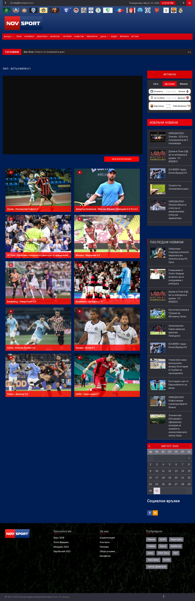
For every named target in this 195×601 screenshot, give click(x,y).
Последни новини (167, 242)
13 (176, 471)
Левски (151, 539)
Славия (151, 546)
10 (156, 471)
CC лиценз (64, 597)
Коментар (79, 36)
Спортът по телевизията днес (178, 187)
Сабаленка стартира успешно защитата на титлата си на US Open (178, 255)
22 (189, 477)
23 (150, 484)
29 (189, 484)
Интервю (67, 36)
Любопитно (92, 36)
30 (150, 490)
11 (163, 471)
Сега (155, 84)
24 (156, 484)
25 (163, 484)
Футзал (135, 36)
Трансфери (153, 560)
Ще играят (170, 84)
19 (169, 477)
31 (156, 490)
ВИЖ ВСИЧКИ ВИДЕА (121, 159)
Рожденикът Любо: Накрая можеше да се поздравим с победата (176, 277)
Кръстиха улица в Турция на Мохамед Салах (178, 313)
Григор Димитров (156, 566)
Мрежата (124, 36)
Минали (184, 84)
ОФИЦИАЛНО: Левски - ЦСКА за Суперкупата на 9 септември (178, 138)
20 (176, 477)
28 (182, 484)
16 (150, 477)
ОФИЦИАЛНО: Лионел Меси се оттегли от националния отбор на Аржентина (81, 52)
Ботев (167, 560)
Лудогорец (176, 539)
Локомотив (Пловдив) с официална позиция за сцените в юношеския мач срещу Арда (177, 425)
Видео (114, 36)
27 (176, 484)
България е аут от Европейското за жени (178, 384)
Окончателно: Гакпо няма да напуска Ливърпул (176, 330)
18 (163, 477)
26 (169, 484)
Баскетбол (42, 36)
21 (182, 477)
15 (189, 471)
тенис (150, 553)
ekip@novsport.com (23, 3)
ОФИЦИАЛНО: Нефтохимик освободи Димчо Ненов (177, 402)
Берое (163, 546)
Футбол (7, 37)
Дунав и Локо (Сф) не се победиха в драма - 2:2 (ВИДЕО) (178, 156)
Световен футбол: (33, 52)
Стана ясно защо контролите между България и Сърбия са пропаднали (178, 366)
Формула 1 (55, 36)
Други (103, 37)
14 (182, 471)
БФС (176, 553)
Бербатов (176, 546)
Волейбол (29, 36)
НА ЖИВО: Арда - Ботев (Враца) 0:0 (177, 171)
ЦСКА (163, 539)
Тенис (19, 36)
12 (169, 471)
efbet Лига (163, 553)
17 (156, 477)
